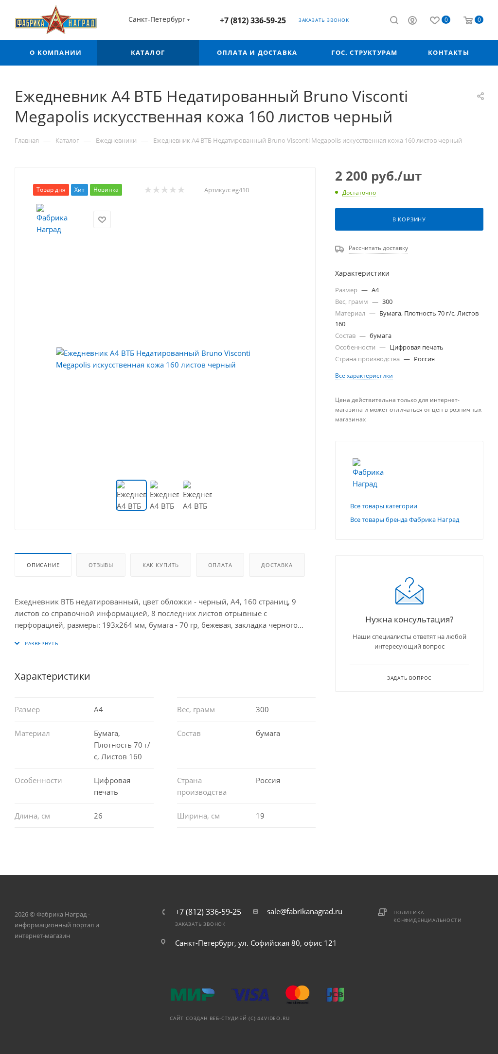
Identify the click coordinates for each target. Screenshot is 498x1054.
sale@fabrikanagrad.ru (304, 911)
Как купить (160, 565)
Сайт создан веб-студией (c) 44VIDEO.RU (229, 1018)
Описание (43, 565)
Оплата (220, 565)
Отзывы (101, 565)
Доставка (276, 565)
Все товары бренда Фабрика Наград (404, 519)
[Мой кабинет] (412, 21)
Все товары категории (383, 506)
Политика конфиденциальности (427, 916)
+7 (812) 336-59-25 (253, 20)
